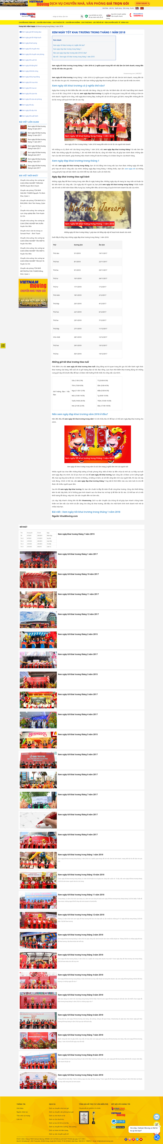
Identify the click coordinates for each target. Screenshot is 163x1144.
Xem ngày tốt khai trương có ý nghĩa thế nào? (69, 45)
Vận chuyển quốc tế (112, 22)
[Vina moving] (34, 15)
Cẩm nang (126, 8)
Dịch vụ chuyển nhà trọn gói (59, 1108)
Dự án (132, 8)
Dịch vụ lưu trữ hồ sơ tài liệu (59, 1123)
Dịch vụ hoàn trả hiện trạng (58, 1130)
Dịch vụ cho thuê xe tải (57, 1116)
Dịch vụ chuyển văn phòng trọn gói (61, 1112)
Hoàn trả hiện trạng (27, 26)
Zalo (156, 1117)
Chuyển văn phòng (43, 22)
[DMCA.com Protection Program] (125, 1127)
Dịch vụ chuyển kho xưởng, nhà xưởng (62, 1127)
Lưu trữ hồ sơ (98, 22)
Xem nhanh (57, 40)
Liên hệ (111, 8)
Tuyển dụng (118, 8)
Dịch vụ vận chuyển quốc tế (59, 1134)
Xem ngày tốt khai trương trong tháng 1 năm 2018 (45, 26)
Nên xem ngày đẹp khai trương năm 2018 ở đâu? (70, 53)
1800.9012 (81, 1141)
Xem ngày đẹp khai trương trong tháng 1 (67, 49)
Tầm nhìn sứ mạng (23, 1116)
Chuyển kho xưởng (73, 22)
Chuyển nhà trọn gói (27, 22)
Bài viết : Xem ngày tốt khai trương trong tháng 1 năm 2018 (73, 57)
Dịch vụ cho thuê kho (56, 1119)
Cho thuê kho (86, 22)
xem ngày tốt (130, 169)
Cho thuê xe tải (58, 22)
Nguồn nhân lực (22, 1112)
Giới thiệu (105, 8)
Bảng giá (124, 22)
